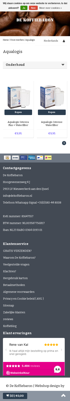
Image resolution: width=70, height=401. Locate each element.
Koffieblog (10, 326)
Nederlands (51, 40)
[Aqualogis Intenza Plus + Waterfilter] (18, 95)
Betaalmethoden (14, 285)
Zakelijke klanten (14, 312)
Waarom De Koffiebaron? (19, 257)
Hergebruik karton (15, 278)
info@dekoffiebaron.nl (17, 195)
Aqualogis (30, 40)
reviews (8, 319)
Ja (24, 8)
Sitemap (8, 305)
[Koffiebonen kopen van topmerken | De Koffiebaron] (35, 19)
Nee (33, 8)
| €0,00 (17, 395)
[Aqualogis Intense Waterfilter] (52, 95)
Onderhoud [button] (15, 65)
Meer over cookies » (50, 8)
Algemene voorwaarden (18, 292)
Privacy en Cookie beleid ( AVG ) (23, 298)
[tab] (35, 65)
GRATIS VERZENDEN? (17, 251)
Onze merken (17, 40)
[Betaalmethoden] (28, 158)
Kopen (18, 112)
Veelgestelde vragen (16, 264)
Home (6, 40)
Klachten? (9, 271)
